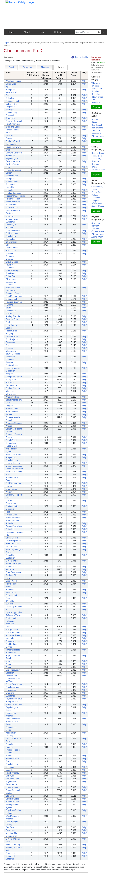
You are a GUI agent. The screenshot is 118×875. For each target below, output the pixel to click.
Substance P (11, 696)
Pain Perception (13, 199)
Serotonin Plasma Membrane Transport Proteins (14, 290)
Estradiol (10, 529)
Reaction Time (12, 758)
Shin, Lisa (95, 223)
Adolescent (11, 566)
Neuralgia (10, 109)
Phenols (9, 744)
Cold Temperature (13, 483)
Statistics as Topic (14, 704)
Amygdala (10, 118)
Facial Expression (14, 684)
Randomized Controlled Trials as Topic (13, 678)
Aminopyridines (12, 397)
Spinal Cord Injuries (96, 90)
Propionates (11, 690)
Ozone (9, 138)
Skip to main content (12, 3)
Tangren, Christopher (96, 201)
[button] (103, 32)
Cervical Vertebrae (14, 526)
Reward (9, 486)
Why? (84, 81)
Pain (8, 167)
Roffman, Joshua (95, 227)
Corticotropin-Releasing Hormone (12, 621)
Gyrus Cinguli (12, 262)
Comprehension (13, 230)
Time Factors (12, 546)
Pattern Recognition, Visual (11, 727)
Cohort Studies (12, 799)
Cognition (10, 673)
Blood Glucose (12, 802)
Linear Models (12, 538)
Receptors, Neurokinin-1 (97, 95)
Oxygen (9, 406)
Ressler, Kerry (97, 153)
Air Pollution (11, 204)
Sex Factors (11, 827)
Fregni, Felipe (97, 156)
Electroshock (11, 299)
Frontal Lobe (11, 515)
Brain (8, 150)
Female (9, 414)
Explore (96, 107)
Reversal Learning (14, 302)
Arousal (9, 426)
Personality (11, 250)
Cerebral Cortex (13, 319)
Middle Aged (11, 581)
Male (8, 403)
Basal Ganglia (12, 440)
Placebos (10, 382)
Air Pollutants (12, 207)
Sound (8, 308)
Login (6, 42)
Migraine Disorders (14, 153)
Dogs (8, 345)
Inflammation (11, 242)
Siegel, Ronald (97, 206)
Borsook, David (95, 120)
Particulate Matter (14, 454)
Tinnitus (9, 135)
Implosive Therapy (14, 635)
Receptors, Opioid (14, 377)
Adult (8, 322)
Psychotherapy (12, 773)
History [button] (57, 32)
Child (8, 626)
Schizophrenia (12, 408)
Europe (9, 437)
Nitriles (9, 755)
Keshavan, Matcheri (96, 160)
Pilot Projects (12, 339)
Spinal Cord (11, 276)
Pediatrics (10, 589)
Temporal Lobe (12, 779)
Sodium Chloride (13, 388)
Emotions (10, 693)
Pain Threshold (12, 411)
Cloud (11, 67)
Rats (8, 474)
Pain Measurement (14, 296)
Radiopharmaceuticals (15, 196)
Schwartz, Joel (98, 169)
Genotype (10, 776)
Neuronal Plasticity (14, 471)
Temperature (11, 385)
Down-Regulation (13, 541)
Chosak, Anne (97, 231)
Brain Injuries (11, 489)
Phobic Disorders (13, 193)
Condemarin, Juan (97, 188)
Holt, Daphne (97, 128)
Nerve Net (10, 216)
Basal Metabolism (14, 400)
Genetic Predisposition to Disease (13, 750)
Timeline (45, 67)
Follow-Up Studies (14, 607)
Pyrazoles (10, 830)
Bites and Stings (13, 127)
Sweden (9, 604)
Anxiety (9, 492)
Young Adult (11, 379)
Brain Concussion (13, 572)
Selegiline (10, 98)
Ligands (9, 770)
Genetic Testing (13, 844)
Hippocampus (12, 787)
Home (11, 32)
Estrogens (10, 342)
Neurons (9, 661)
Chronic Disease (13, 463)
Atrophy (9, 374)
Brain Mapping (12, 270)
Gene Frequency (13, 670)
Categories (27, 67)
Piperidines (11, 273)
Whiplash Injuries (13, 81)
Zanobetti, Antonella (96, 131)
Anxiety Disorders (14, 316)
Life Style (10, 796)
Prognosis (10, 853)
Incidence (10, 569)
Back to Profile (81, 57)
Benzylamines (12, 629)
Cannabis (10, 190)
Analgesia (10, 178)
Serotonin (10, 348)
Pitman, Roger (97, 136)
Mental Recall (12, 336)
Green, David (97, 192)
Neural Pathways (13, 147)
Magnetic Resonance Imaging (11, 256)
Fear (8, 95)
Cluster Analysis (13, 641)
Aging (8, 664)
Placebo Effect (12, 101)
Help (42, 32)
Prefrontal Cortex (13, 170)
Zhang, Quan (97, 237)
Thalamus (10, 767)
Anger (8, 667)
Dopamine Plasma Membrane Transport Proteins (14, 432)
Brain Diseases (12, 543)
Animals (9, 523)
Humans (9, 305)
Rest (8, 512)
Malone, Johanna (95, 196)
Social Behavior (13, 202)
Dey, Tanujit (96, 125)
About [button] (27, 32)
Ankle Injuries (12, 181)
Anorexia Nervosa (14, 423)
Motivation (10, 638)
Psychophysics (12, 687)
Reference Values (13, 615)
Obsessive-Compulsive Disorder (11, 282)
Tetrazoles (10, 239)
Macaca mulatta (13, 632)
